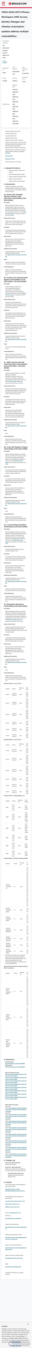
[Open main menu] (3, 2)
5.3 (22, 621)
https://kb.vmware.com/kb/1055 (13, 1218)
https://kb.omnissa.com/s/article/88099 (15, 1063)
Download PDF (9, 156)
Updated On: (8, 138)
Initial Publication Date (25, 69)
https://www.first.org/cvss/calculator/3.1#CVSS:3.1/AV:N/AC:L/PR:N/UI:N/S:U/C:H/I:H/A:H (16, 1109)
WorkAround (6, 104)
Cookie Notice (15, 1342)
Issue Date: (8, 136)
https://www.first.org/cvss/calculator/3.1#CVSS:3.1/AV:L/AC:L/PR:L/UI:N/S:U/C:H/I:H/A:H (16, 1149)
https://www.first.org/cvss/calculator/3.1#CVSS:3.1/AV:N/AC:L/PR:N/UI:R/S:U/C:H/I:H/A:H (16, 1142)
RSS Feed (7, 153)
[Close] (28, 1324)
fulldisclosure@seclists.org (12, 1207)
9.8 (13, 215)
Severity (14, 78)
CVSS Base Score (25, 78)
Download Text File (10, 159)
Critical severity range (13, 381)
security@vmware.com (15, 1212)
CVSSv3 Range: (9, 133)
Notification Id (6, 69)
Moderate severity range (13, 619)
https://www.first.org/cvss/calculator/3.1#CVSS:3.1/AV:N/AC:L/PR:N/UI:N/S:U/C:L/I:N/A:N (16, 1155)
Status (4, 78)
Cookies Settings (15, 1345)
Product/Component (6, 42)
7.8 (7, 543)
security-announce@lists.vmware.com (15, 1201)
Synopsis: (7, 147)
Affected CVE (14, 86)
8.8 (7, 464)
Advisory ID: (8, 131)
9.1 (22, 383)
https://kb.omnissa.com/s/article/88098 (15, 1067)
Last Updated (14, 68)
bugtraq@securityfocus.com (12, 1204)
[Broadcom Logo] (18, 3)
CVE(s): (7, 140)
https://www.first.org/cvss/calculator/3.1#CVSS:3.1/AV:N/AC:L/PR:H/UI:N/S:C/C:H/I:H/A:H (16, 1129)
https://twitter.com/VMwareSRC (13, 1267)
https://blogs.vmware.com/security (14, 1258)
